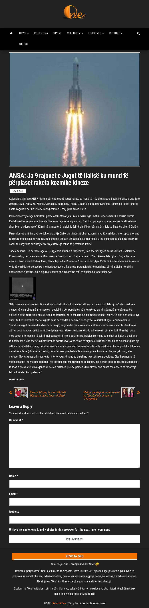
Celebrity (74, 33)
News (23, 33)
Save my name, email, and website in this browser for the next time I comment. (61, 529)
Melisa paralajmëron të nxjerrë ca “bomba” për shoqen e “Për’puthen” (101, 396)
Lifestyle (95, 33)
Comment (16, 420)
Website (14, 511)
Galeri (23, 44)
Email (13, 494)
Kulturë (115, 33)
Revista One (59, 603)
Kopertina (41, 33)
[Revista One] (11, 33)
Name (13, 476)
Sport (57, 33)
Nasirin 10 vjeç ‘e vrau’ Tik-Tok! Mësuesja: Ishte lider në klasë (47, 394)
